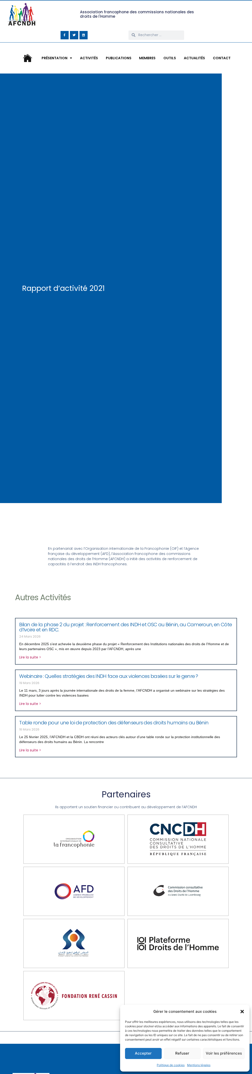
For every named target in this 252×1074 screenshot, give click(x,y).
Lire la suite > (30, 657)
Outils (169, 58)
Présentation (54, 58)
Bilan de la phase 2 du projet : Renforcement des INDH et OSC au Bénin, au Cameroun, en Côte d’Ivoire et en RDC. (125, 627)
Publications (118, 58)
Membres (147, 58)
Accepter (143, 1053)
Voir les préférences (224, 1053)
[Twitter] (74, 35)
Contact (222, 58)
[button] (242, 1011)
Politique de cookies (171, 1065)
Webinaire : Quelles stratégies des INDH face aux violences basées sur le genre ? (108, 676)
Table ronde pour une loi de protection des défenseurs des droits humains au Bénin (114, 722)
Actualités (194, 58)
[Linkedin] (83, 35)
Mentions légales (198, 1065)
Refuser (182, 1053)
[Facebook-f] (65, 35)
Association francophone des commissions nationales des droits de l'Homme (137, 14)
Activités (89, 58)
